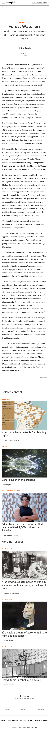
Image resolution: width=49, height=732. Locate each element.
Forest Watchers (24, 27)
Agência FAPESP (13, 720)
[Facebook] (14, 698)
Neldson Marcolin (24, 48)
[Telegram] (29, 698)
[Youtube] (33, 698)
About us (23, 710)
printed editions (43, 2)
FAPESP (3, 720)
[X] (16, 698)
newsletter (35, 2)
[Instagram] (19, 698)
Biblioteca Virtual (26, 720)
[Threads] (26, 698)
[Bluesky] (22, 698)
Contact (41, 710)
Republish (43, 377)
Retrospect (24, 22)
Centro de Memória (41, 720)
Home (7, 710)
